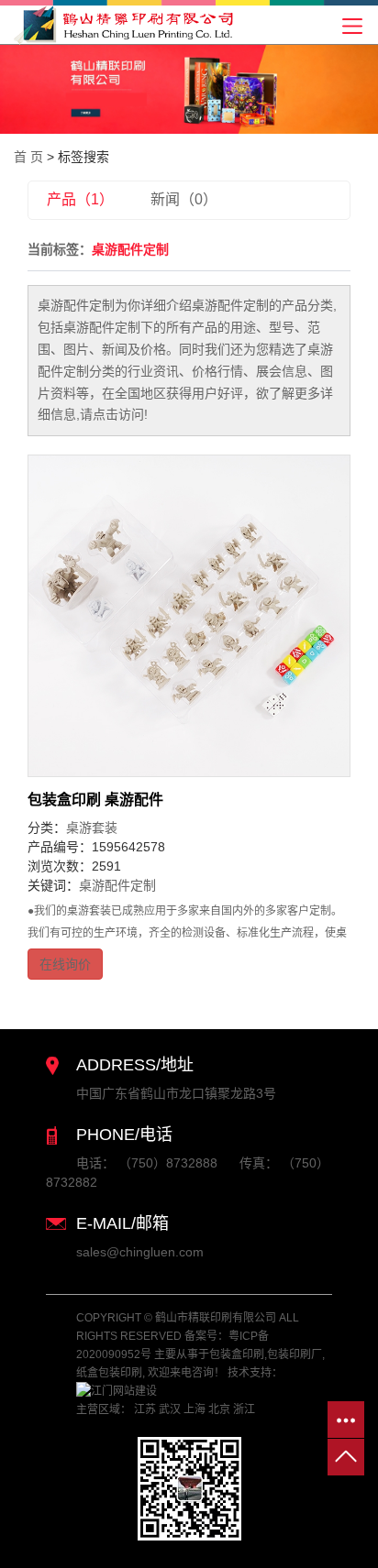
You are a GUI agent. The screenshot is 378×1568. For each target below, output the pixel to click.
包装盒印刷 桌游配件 (95, 799)
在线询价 (65, 964)
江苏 (145, 1409)
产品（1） (80, 199)
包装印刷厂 (294, 1354)
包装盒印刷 (236, 1354)
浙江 (244, 1409)
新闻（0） (183, 199)
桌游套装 (91, 827)
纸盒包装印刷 (109, 1372)
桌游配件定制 (117, 885)
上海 (194, 1409)
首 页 (28, 156)
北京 (219, 1409)
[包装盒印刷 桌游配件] (189, 616)
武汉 (170, 1409)
